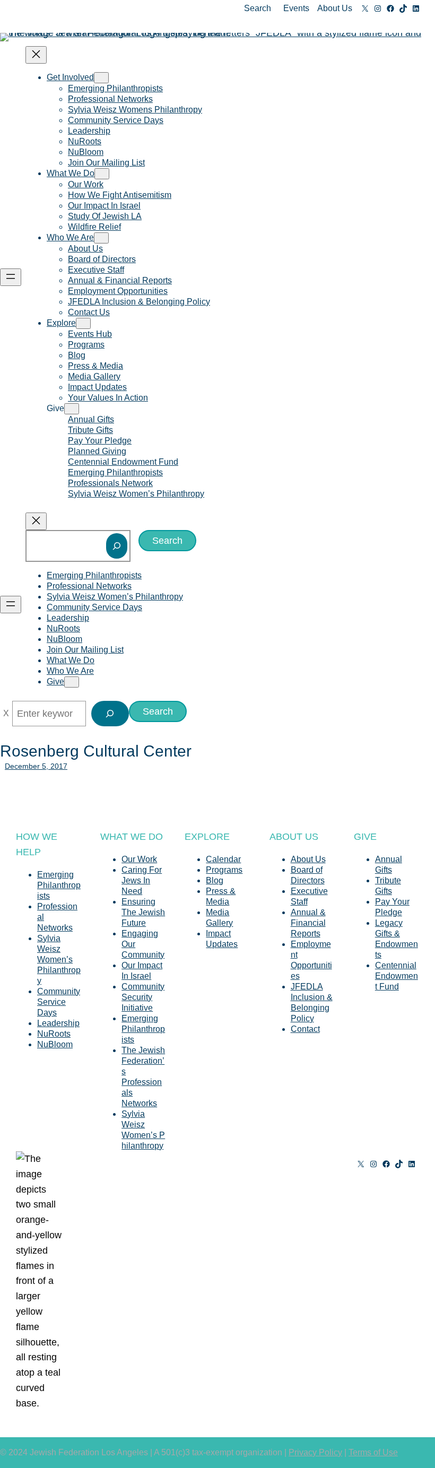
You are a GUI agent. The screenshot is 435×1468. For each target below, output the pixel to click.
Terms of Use (373, 1452)
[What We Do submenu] (101, 173)
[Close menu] (36, 55)
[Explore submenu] (83, 323)
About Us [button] (334, 8)
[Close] (6, 713)
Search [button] (257, 8)
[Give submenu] (71, 408)
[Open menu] (10, 277)
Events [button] (296, 8)
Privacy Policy (315, 1452)
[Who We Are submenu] (101, 238)
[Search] (116, 546)
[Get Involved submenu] (101, 77)
